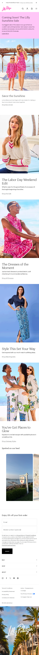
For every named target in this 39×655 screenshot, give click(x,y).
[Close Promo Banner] (2, 2)
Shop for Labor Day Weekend (20, 3)
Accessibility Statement (8, 591)
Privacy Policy (20, 535)
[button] (36, 2)
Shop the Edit (6, 194)
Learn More (5, 33)
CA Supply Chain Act (26, 597)
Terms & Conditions (7, 588)
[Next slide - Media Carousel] (36, 474)
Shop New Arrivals (7, 105)
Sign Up (7, 551)
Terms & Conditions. (31, 535)
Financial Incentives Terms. (9, 545)
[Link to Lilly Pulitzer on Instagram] (3, 578)
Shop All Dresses (7, 278)
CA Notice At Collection (8, 597)
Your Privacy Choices (26, 593)
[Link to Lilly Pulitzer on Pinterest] (18, 578)
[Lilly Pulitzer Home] (6, 8)
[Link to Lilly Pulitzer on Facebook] (6, 578)
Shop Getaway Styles (9, 441)
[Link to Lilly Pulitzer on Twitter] (10, 578)
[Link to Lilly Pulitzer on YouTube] (14, 578)
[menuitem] (23, 8)
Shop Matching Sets (8, 357)
